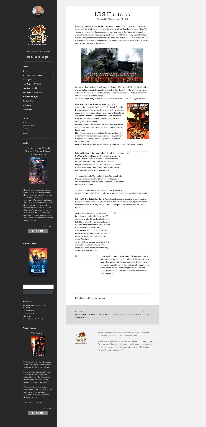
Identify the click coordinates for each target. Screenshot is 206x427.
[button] (31, 261)
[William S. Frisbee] (38, 49)
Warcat (111, 19)
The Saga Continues (29, 313)
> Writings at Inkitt (30, 88)
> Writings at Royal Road (33, 92)
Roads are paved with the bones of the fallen (131, 314)
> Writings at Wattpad (32, 84)
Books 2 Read (28, 101)
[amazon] (36, 57)
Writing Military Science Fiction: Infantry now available (92, 315)
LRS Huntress (92, 298)
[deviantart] (39, 57)
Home (25, 66)
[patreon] (46, 57)
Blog (25, 71)
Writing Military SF (30, 96)
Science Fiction (27, 131)
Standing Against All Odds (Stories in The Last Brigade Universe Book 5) (38, 151)
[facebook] (32, 57)
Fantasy (25, 128)
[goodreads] (43, 57)
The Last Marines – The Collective (33, 319)
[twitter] (28, 57)
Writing (25, 134)
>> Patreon (27, 109)
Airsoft (25, 122)
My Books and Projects (32, 75)
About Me (27, 105)
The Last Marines (28, 310)
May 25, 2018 (122, 19)
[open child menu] (52, 75)
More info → (48, 226)
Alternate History (28, 125)
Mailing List (27, 79)
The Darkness (37, 333)
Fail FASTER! (27, 316)
